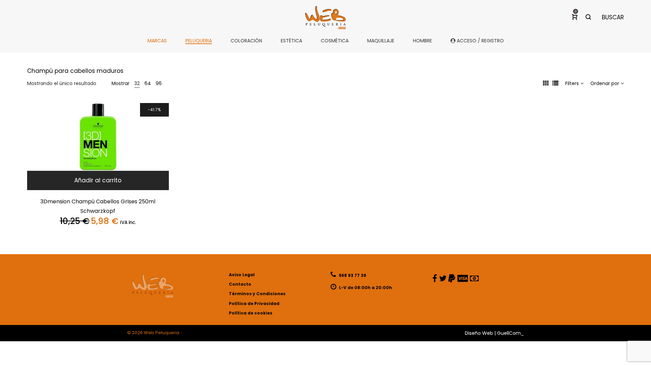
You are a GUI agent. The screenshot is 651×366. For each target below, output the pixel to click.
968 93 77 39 (352, 275)
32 (137, 83)
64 (147, 83)
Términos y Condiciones (257, 294)
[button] (98, 180)
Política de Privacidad (254, 303)
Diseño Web (479, 333)
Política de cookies (250, 313)
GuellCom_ (510, 333)
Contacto (240, 284)
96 (159, 83)
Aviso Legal (242, 275)
